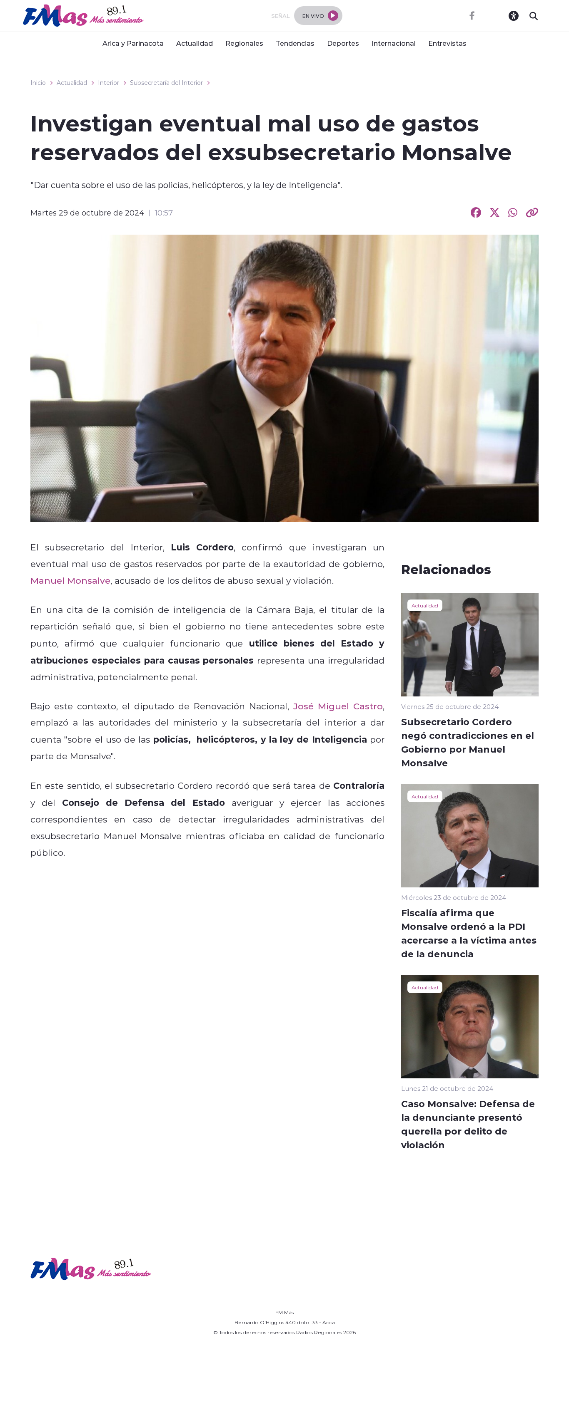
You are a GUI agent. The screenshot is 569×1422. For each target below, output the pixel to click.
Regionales (244, 43)
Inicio (38, 83)
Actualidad (194, 43)
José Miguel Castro (338, 706)
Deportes (343, 43)
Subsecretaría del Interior (166, 83)
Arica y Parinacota (133, 43)
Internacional (394, 43)
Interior (108, 83)
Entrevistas (447, 43)
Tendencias (295, 43)
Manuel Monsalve (70, 580)
